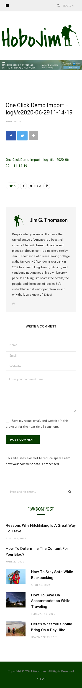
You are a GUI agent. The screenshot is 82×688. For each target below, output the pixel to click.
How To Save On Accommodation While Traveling (50, 601)
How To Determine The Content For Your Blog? (37, 551)
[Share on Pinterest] (46, 186)
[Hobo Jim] (41, 36)
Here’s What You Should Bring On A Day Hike (51, 627)
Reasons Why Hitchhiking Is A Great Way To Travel (41, 528)
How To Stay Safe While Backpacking (52, 574)
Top (42, 678)
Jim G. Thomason (49, 220)
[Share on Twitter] (22, 135)
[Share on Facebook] (11, 135)
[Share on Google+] (39, 186)
